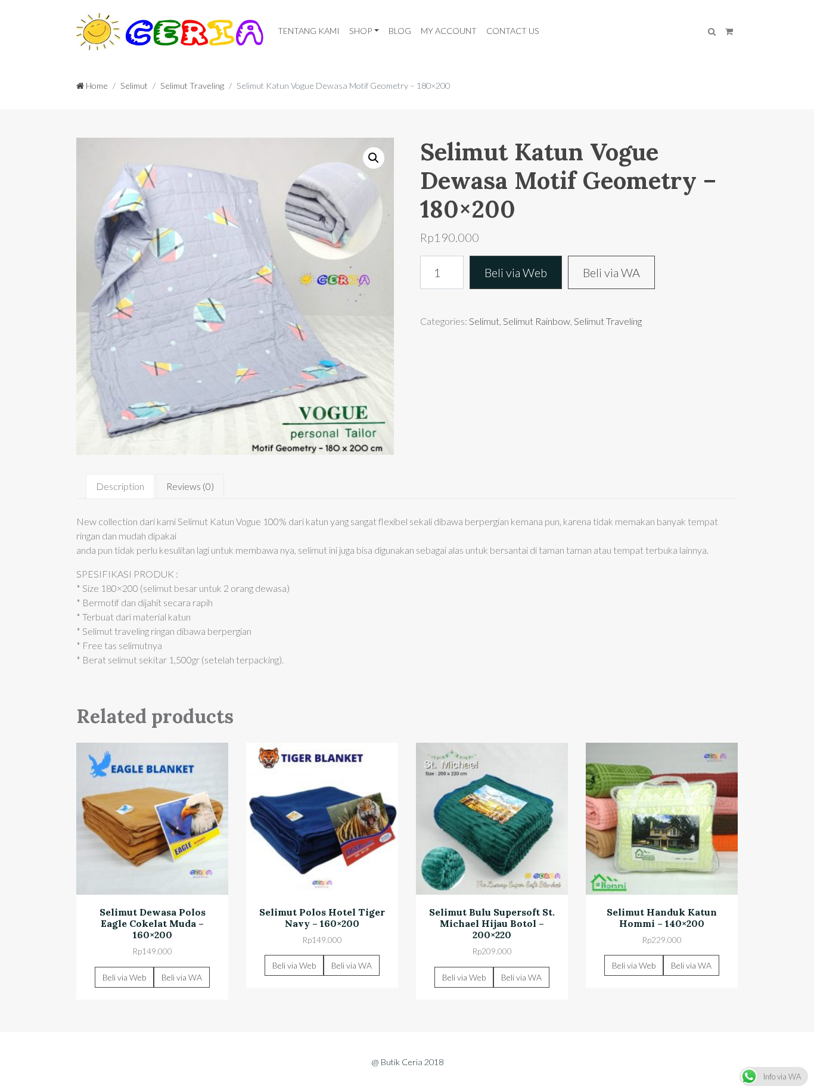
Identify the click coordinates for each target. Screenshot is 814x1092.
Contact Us (512, 31)
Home (96, 85)
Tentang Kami (309, 31)
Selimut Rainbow (536, 321)
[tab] (120, 486)
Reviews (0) (190, 486)
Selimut (134, 85)
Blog (400, 31)
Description (120, 486)
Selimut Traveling (192, 85)
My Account (449, 31)
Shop (360, 31)
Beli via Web (515, 272)
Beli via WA (611, 272)
